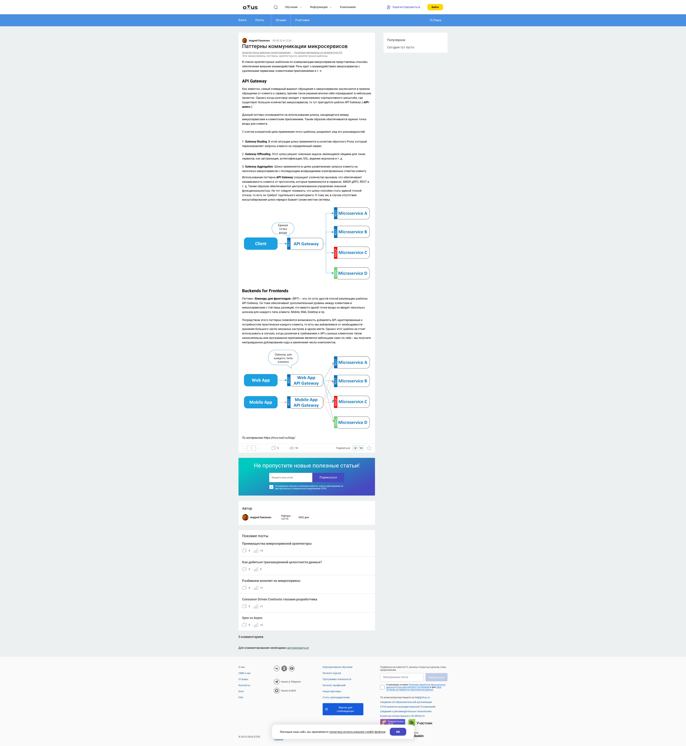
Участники (302, 20)
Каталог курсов (332, 673)
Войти (435, 7)
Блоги (242, 20)
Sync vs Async (252, 618)
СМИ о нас (244, 673)
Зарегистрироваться (406, 7)
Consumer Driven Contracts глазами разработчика (279, 599)
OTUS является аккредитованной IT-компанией (407, 706)
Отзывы (243, 679)
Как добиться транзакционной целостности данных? (282, 562)
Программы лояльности (337, 679)
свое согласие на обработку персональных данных (413, 688)
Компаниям (348, 7)
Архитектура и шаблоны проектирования (266, 52)
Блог (241, 691)
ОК (398, 731)
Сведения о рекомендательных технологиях (406, 711)
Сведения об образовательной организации (406, 702)
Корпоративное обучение (337, 667)
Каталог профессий (334, 685)
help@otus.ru (422, 697)
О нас (241, 667)
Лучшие (281, 20)
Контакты (244, 685)
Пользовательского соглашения (413, 687)
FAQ (240, 697)
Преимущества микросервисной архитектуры (277, 543)
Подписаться (328, 477)
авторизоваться (298, 648)
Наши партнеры (332, 691)
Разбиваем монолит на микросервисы (271, 581)
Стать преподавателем (336, 697)
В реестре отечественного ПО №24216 (402, 716)
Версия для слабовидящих (345, 709)
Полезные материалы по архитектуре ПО (318, 52)
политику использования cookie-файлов (357, 731)
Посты (259, 20)
